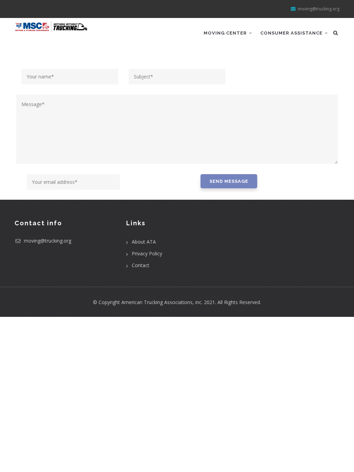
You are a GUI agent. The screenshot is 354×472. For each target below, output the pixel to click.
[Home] (51, 27)
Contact (140, 265)
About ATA (144, 241)
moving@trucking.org (46, 240)
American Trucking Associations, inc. (162, 302)
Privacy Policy (147, 253)
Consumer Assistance (292, 33)
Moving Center (226, 33)
